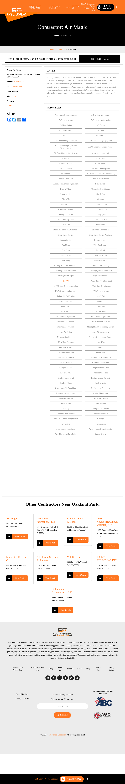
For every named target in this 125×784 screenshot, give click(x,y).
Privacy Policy (111, 668)
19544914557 (62, 35)
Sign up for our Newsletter (62, 699)
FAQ (88, 669)
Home (51, 49)
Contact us (75, 7)
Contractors (61, 49)
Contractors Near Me (54, 7)
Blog (68, 7)
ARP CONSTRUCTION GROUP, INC (107, 522)
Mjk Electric (73, 556)
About (79, 669)
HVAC (9, 106)
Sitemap (70, 669)
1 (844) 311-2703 (99, 58)
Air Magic (11, 518)
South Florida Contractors (35, 7)
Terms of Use (98, 668)
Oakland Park (17, 86)
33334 (13, 96)
